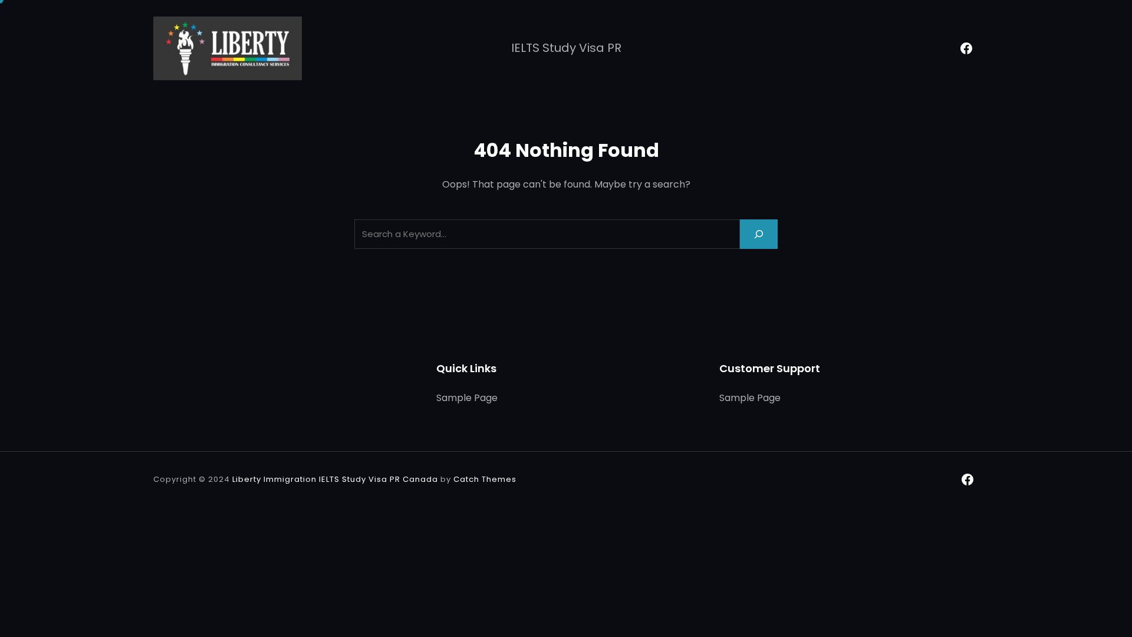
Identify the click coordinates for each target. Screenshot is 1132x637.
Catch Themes (484, 479)
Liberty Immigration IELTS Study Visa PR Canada (335, 479)
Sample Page (467, 398)
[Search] (759, 233)
